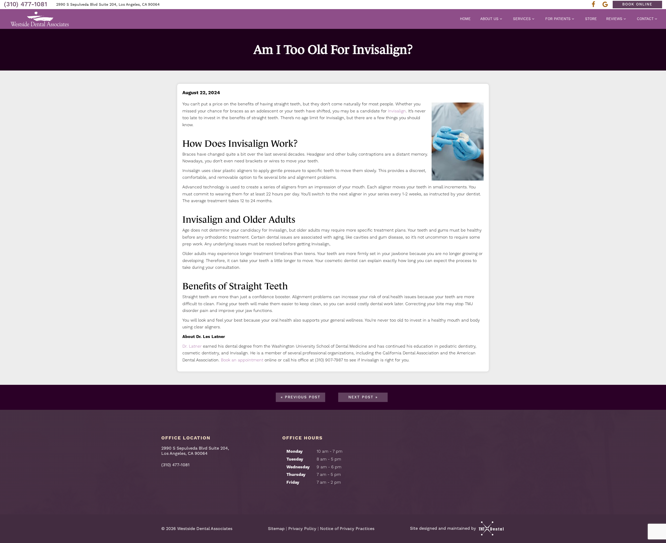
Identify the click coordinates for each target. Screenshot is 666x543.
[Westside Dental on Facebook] (595, 4)
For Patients (558, 19)
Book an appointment (242, 360)
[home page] (39, 19)
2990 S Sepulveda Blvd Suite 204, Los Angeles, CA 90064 (108, 4)
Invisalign (397, 111)
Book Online (637, 4)
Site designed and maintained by (443, 528)
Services (522, 19)
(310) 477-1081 (25, 4)
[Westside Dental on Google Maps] (607, 4)
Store (591, 19)
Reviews (614, 19)
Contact (645, 19)
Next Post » (363, 397)
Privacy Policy (302, 528)
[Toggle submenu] (501, 19)
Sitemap (276, 528)
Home (465, 19)
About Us (489, 19)
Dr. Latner (192, 346)
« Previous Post (301, 397)
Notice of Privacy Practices (347, 528)
